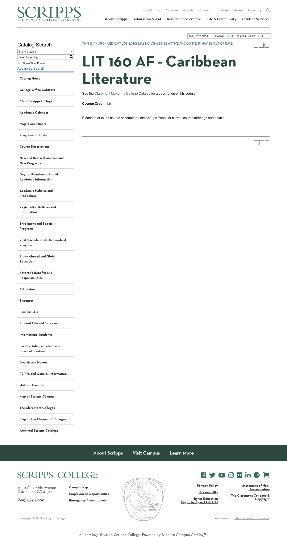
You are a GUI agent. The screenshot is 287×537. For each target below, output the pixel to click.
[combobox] (229, 35)
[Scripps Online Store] (266, 475)
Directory (254, 10)
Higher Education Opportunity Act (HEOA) (199, 500)
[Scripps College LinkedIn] (248, 475)
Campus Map (78, 487)
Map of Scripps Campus (37, 396)
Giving (224, 10)
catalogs (92, 534)
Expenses (27, 300)
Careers (204, 10)
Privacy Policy (207, 485)
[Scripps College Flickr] (239, 475)
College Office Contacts (37, 90)
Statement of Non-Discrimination (256, 487)
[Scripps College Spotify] (257, 475)
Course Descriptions (34, 146)
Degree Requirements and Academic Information (39, 176)
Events (238, 10)
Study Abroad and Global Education (38, 258)
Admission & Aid (147, 19)
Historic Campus (32, 385)
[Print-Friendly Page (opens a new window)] (261, 45)
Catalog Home (30, 78)
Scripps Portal (156, 117)
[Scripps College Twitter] (212, 475)
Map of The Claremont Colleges (43, 419)
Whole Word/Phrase (33, 63)
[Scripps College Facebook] (203, 475)
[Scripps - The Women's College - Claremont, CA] (49, 14)
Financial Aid (29, 312)
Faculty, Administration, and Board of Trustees (40, 348)
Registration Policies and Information (38, 209)
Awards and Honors (34, 362)
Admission (27, 289)
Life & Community (222, 19)
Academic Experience (184, 19)
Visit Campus (146, 453)
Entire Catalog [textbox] (27, 51)
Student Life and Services (38, 323)
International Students (36, 334)
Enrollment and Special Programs (36, 226)
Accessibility (208, 492)
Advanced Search (30, 68)
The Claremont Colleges (37, 408)
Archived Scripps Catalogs (39, 430)
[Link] (268, 10)
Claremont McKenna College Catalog (122, 93)
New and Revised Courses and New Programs (42, 160)
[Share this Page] (256, 45)
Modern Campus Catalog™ (184, 534)
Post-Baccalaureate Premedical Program (43, 242)
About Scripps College (36, 101)
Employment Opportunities (89, 493)
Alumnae (172, 10)
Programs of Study (33, 135)
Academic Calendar (34, 112)
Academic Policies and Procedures (36, 193)
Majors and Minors (33, 124)
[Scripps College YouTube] (221, 475)
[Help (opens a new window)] (267, 45)
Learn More (182, 453)
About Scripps (116, 19)
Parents (188, 10)
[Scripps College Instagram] (231, 475)
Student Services (256, 19)
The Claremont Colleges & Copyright (250, 497)
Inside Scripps (151, 10)
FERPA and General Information (43, 373)
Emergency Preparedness (88, 500)
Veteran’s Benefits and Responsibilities (36, 275)
